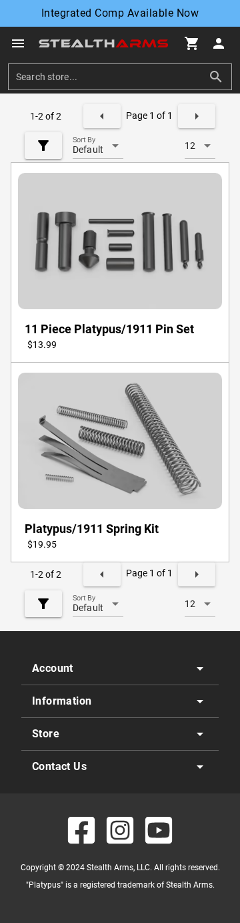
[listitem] (120, 669)
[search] (110, 76)
